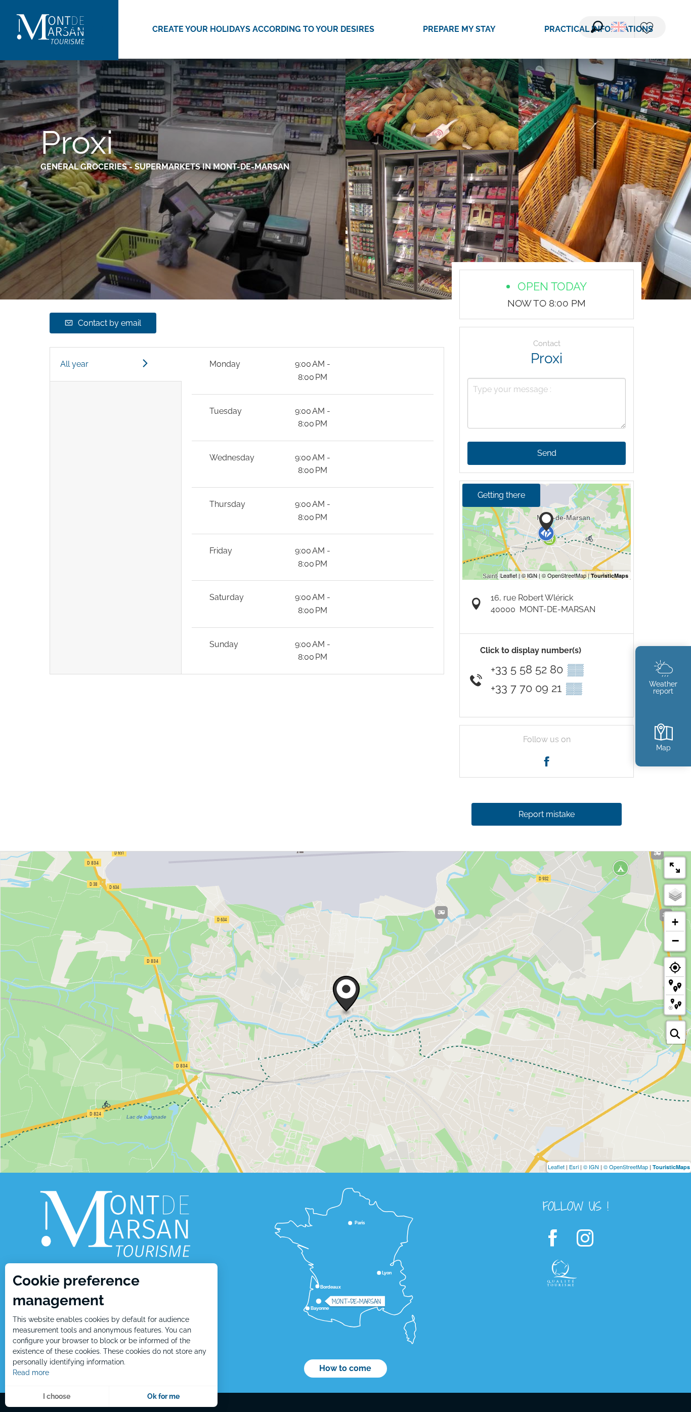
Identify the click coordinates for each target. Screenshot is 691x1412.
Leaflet (556, 1167)
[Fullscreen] (675, 868)
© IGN (591, 1167)
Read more (31, 1372)
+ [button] (675, 922)
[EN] (618, 27)
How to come (345, 1368)
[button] (597, 27)
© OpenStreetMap (625, 1167)
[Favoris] (648, 28)
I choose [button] (56, 1396)
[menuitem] (83, 29)
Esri (574, 1167)
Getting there (501, 495)
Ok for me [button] (163, 1396)
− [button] (675, 940)
